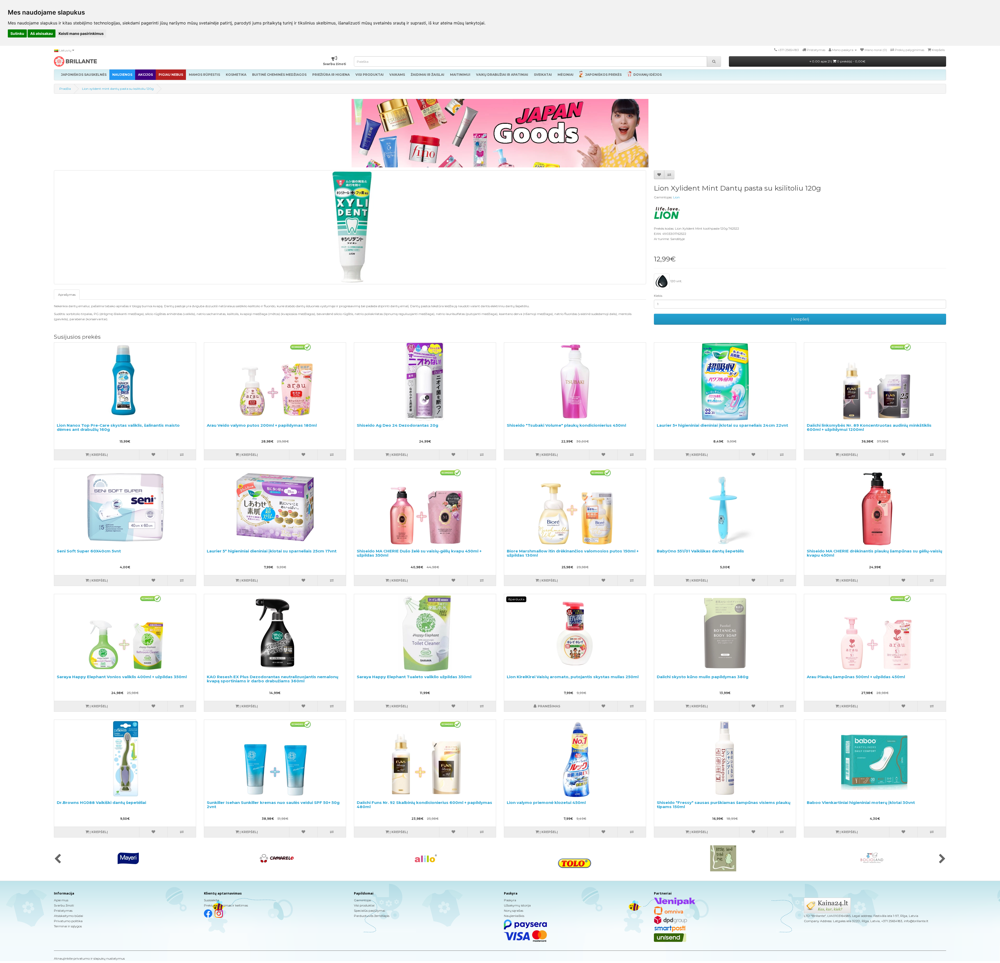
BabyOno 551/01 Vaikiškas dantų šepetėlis (700, 551)
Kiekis (658, 296)
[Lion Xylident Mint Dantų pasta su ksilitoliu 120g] (350, 227)
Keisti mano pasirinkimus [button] (81, 33)
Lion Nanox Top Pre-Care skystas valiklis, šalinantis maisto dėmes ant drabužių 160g (118, 427)
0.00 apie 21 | (838, 61)
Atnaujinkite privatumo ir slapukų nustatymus (89, 958)
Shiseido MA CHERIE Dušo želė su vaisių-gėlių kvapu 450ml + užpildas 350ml (419, 553)
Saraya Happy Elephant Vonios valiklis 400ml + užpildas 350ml (122, 676)
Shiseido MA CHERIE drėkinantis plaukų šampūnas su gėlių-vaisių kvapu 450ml (874, 553)
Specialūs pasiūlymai (369, 910)
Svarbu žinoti (64, 905)
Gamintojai (362, 900)
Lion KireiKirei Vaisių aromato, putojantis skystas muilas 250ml (573, 676)
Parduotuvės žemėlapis (371, 916)
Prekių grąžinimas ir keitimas (226, 905)
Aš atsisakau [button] (41, 33)
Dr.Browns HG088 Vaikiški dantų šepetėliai (101, 802)
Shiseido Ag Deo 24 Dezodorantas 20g (397, 425)
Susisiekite (211, 900)
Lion (676, 197)
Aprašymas (67, 295)
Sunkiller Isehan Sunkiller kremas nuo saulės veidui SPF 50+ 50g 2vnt (273, 804)
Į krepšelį (800, 319)
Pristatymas (63, 910)
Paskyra (510, 900)
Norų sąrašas (513, 910)
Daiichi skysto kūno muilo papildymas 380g (702, 676)
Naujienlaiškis (514, 916)
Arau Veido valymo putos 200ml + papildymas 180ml (262, 425)
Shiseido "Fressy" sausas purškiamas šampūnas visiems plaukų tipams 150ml (723, 804)
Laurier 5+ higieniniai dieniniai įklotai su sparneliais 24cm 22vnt (722, 425)
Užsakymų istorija (517, 905)
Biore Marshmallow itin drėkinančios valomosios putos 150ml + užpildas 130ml (573, 553)
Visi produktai (364, 905)
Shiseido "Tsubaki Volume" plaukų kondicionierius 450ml (566, 425)
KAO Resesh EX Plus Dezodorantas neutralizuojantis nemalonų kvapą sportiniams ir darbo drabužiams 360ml (272, 679)
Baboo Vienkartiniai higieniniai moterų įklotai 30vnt (861, 802)
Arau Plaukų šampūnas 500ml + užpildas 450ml (856, 676)
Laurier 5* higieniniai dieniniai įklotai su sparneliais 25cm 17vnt (271, 551)
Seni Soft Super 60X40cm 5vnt (89, 551)
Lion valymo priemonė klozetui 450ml (546, 802)
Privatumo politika (68, 921)
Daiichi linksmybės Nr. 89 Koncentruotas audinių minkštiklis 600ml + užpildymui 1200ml (869, 427)
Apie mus (61, 900)
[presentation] (57, 859)
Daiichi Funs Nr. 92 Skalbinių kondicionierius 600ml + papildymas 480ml (424, 804)
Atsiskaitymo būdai (68, 916)
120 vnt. (676, 281)
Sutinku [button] (17, 33)
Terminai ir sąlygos (68, 926)
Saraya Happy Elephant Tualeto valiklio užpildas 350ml (414, 676)
